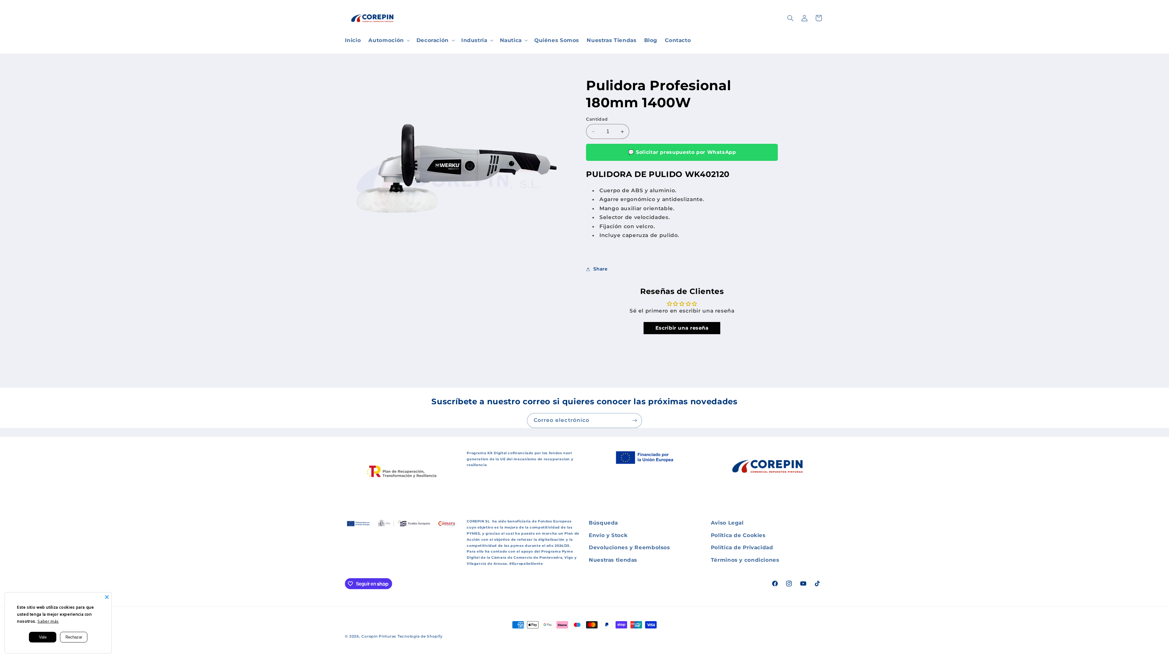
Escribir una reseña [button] (682, 328)
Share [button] (600, 269)
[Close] (107, 597)
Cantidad (597, 119)
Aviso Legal (727, 523)
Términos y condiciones (745, 560)
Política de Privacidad (742, 547)
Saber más (48, 621)
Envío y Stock (608, 535)
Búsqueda (603, 523)
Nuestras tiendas (613, 560)
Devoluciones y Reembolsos (629, 547)
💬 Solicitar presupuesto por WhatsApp (682, 152)
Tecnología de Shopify (420, 636)
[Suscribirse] (635, 420)
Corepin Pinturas (378, 636)
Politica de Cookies (738, 535)
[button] (388, 40)
